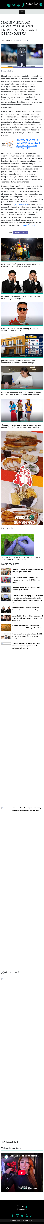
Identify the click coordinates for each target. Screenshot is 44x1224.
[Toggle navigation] (22, 12)
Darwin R (31, 1220)
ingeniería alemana (20, 204)
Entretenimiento (20, 232)
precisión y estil (29, 225)
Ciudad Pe (9, 71)
